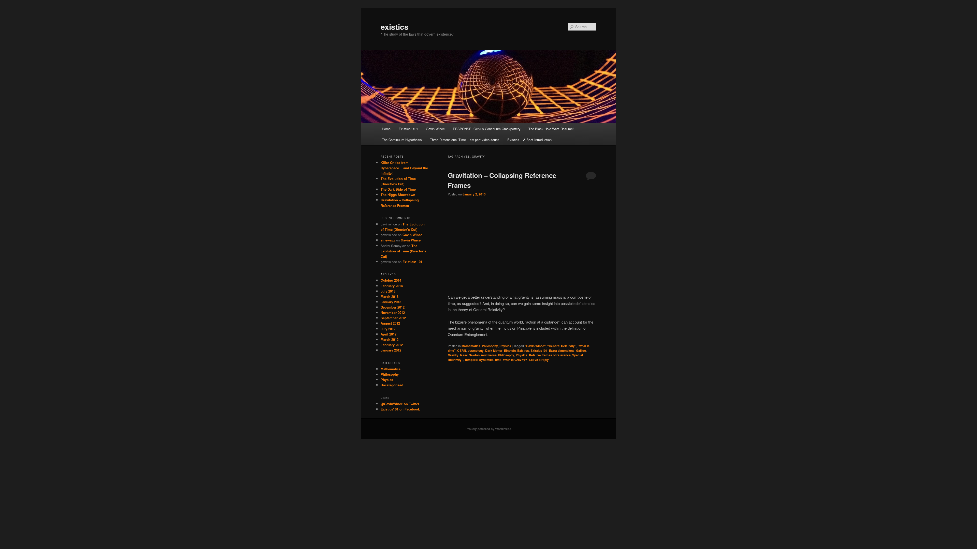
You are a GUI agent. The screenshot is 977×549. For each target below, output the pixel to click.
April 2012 (388, 334)
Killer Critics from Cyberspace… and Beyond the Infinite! (404, 168)
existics (395, 26)
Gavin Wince (435, 128)
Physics (505, 346)
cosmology (476, 350)
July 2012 (388, 328)
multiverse (489, 355)
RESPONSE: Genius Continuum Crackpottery (487, 128)
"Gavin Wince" (535, 346)
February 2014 (392, 285)
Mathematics (471, 346)
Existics (523, 350)
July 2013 (388, 291)
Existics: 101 (408, 128)
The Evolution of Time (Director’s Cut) (403, 251)
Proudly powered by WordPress (488, 428)
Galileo (581, 350)
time (498, 359)
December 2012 (393, 307)
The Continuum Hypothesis (402, 139)
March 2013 (389, 296)
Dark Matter (493, 350)
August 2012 (390, 323)
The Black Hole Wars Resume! (551, 128)
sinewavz (388, 240)
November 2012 (393, 312)
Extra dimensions (561, 350)
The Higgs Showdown (398, 194)
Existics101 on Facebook (400, 409)
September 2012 (393, 317)
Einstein (510, 350)
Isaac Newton (470, 355)
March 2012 (389, 339)
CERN (461, 350)
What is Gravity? (515, 359)
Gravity (453, 355)
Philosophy (490, 346)
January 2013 (391, 301)
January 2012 (391, 350)
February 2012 (392, 344)
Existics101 (539, 350)
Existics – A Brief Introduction (529, 139)
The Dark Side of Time (398, 189)
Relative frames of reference (550, 355)
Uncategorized (392, 385)
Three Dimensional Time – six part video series (464, 139)
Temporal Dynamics (479, 359)
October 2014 (391, 280)
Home (386, 128)
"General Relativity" (561, 346)
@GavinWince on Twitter (400, 403)
